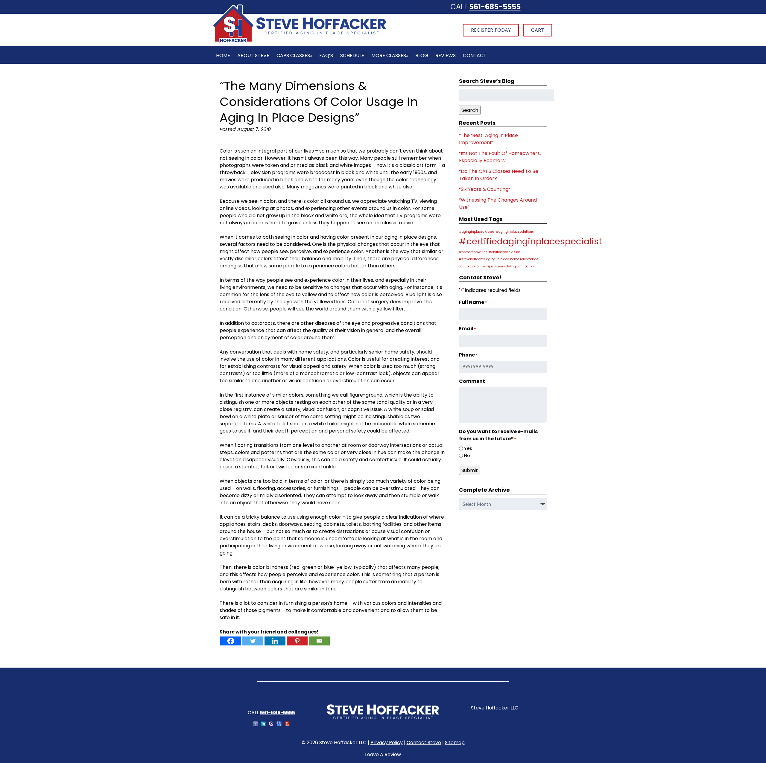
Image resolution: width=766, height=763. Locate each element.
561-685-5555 (495, 7)
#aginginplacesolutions (515, 231)
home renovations (524, 259)
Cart (537, 30)
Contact (475, 55)
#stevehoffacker (472, 259)
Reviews (445, 55)
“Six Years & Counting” (484, 189)
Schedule (352, 55)
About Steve (253, 55)
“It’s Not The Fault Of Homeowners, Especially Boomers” (500, 157)
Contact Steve (424, 742)
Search (469, 110)
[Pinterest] (297, 640)
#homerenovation (473, 252)
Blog (421, 55)
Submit (469, 470)
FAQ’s (326, 55)
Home (223, 55)
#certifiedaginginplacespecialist (530, 241)
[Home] (299, 42)
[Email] (319, 640)
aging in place (497, 259)
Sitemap (455, 742)
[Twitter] (252, 640)
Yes (468, 448)
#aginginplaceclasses (477, 231)
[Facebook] (230, 640)
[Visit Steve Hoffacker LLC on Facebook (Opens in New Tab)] (255, 724)
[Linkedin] (275, 640)
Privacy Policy (386, 742)
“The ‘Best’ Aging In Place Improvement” (488, 139)
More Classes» (389, 55)
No (467, 455)
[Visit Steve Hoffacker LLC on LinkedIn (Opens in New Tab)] (263, 724)
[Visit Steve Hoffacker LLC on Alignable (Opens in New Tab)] (271, 724)
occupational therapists (478, 266)
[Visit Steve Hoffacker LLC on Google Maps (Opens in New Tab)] (279, 724)
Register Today (491, 30)
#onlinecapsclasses (505, 252)
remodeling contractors (516, 266)
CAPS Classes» (294, 55)
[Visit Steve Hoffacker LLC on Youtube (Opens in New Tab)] (287, 724)
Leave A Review (383, 754)
